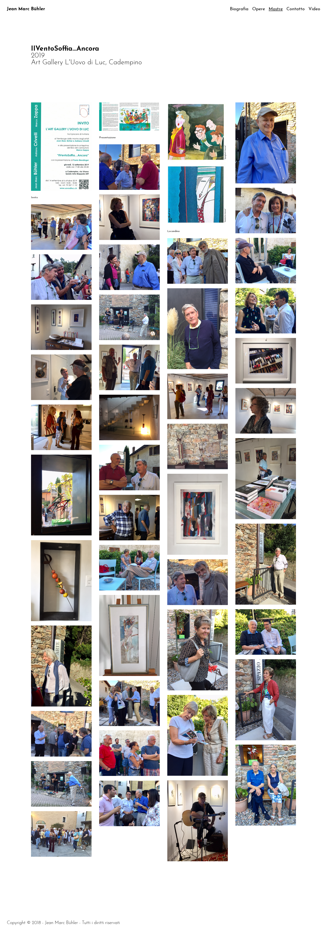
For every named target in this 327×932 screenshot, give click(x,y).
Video (314, 9)
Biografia (239, 9)
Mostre (276, 9)
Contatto (296, 9)
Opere (258, 9)
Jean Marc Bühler (26, 9)
